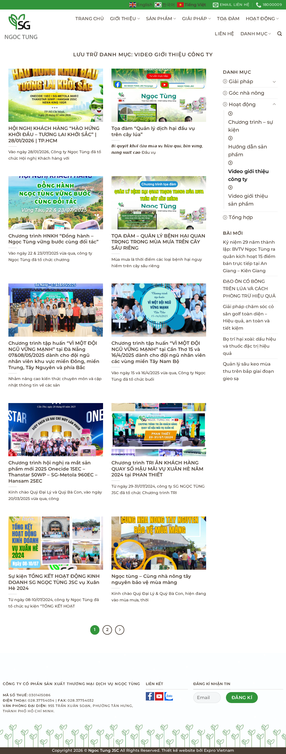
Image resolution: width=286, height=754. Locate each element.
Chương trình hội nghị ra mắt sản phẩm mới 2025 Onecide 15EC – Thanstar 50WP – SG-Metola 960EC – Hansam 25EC (52, 472)
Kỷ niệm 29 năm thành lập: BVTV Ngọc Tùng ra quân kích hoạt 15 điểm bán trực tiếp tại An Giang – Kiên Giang (249, 256)
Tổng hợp (241, 217)
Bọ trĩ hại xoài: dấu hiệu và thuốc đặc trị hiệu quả (249, 346)
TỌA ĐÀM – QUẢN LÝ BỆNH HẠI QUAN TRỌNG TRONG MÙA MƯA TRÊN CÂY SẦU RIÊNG (158, 242)
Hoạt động (242, 104)
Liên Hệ (224, 33)
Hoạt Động (260, 18)
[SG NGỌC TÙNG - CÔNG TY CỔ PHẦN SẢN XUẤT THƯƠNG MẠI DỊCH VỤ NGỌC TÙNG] (31, 26)
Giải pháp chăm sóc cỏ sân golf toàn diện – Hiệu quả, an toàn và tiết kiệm (248, 317)
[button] (279, 33)
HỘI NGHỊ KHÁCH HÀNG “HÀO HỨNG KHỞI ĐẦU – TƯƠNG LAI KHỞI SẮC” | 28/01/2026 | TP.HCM (53, 134)
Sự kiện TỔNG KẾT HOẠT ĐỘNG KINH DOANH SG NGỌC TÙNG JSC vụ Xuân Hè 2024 (54, 582)
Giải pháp (194, 18)
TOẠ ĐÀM (228, 18)
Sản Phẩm (159, 18)
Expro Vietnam (219, 750)
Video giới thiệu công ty (248, 175)
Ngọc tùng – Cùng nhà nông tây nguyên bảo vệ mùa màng (151, 579)
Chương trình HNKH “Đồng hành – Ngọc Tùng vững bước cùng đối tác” (53, 239)
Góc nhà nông (246, 93)
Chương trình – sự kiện (250, 126)
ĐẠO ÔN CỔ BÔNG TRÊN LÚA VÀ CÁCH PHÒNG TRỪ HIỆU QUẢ (249, 288)
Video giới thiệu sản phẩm (248, 200)
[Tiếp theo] (120, 630)
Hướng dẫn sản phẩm (247, 150)
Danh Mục (254, 33)
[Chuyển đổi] (274, 81)
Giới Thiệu (123, 18)
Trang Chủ (89, 18)
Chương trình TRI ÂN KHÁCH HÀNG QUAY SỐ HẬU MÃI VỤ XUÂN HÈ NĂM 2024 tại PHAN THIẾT (157, 469)
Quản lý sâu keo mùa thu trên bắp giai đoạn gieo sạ (248, 371)
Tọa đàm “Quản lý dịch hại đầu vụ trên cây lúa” (153, 131)
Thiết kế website (178, 750)
